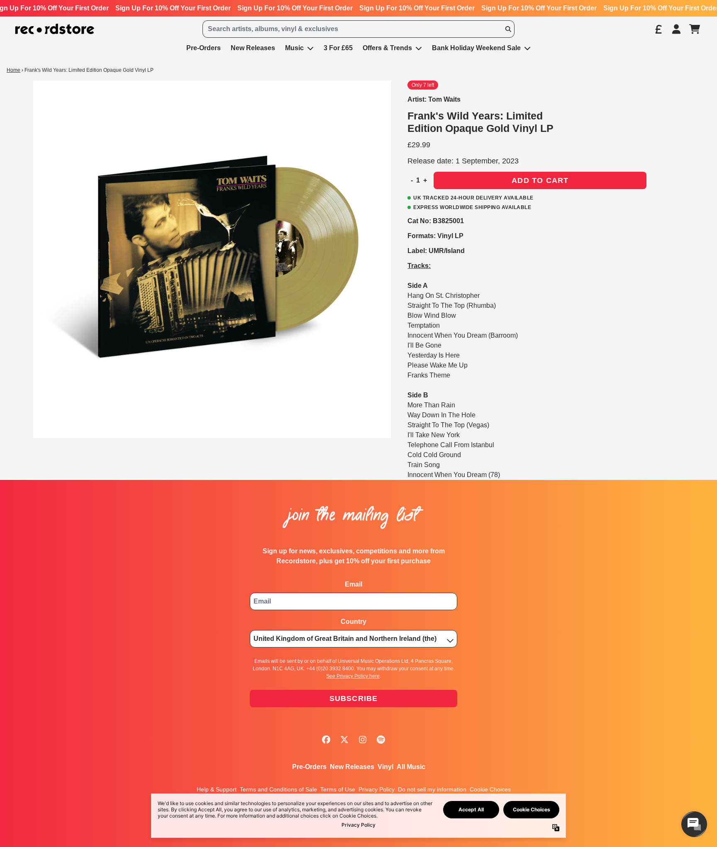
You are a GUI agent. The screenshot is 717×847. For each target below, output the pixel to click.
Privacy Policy (376, 789)
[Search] (508, 29)
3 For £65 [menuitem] (338, 47)
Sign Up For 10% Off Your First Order (173, 8)
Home (13, 70)
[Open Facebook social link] (326, 739)
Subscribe (353, 698)
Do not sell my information (432, 789)
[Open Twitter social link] (344, 739)
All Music (411, 766)
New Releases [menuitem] (253, 47)
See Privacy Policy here (353, 676)
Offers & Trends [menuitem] (387, 47)
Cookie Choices (490, 789)
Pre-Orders (309, 766)
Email (353, 584)
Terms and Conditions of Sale (278, 789)
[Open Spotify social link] (381, 739)
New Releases (352, 766)
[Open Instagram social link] (363, 739)
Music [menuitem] (294, 47)
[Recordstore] (54, 29)
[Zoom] (212, 259)
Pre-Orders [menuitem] (203, 47)
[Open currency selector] (658, 29)
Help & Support (217, 789)
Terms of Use (337, 789)
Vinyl (385, 766)
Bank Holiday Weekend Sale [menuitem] (476, 47)
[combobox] (358, 29)
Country (353, 621)
